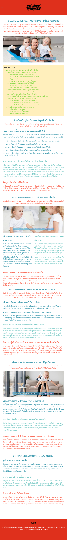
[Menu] (2, 7)
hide (13, 67)
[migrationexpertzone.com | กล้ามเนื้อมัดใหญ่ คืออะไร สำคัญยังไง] (33, 7)
